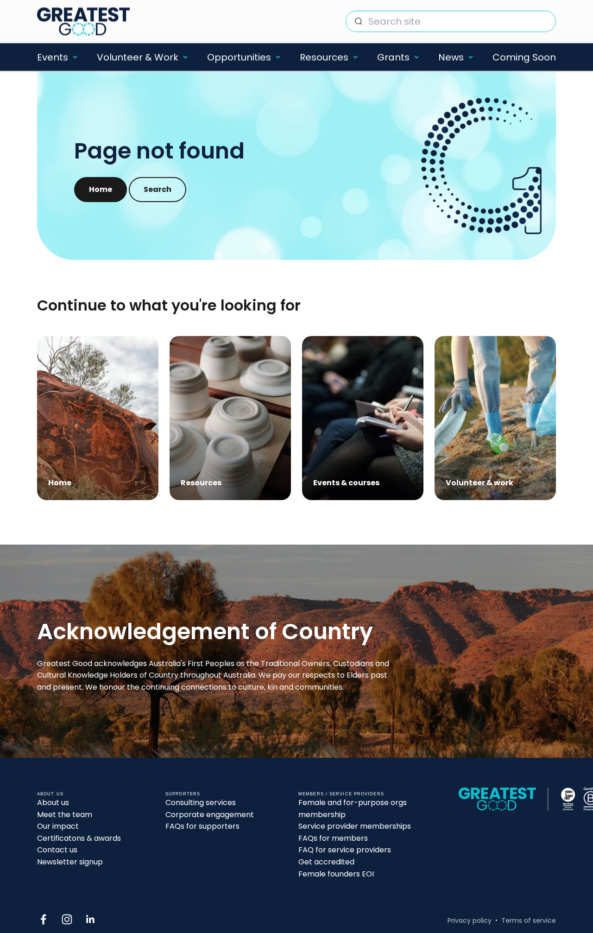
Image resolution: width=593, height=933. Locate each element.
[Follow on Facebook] (43, 919)
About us (53, 802)
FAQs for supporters (202, 826)
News (451, 57)
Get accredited (326, 862)
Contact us (57, 849)
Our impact (58, 826)
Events (52, 57)
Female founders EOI (336, 874)
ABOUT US (50, 794)
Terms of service (528, 920)
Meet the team (64, 814)
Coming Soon (524, 57)
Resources (324, 57)
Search (157, 189)
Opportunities (239, 57)
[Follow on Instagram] (67, 919)
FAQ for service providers (344, 849)
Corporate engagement (209, 814)
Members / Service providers (341, 794)
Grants (393, 57)
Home (100, 189)
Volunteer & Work (137, 57)
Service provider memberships (354, 826)
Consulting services (200, 802)
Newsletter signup (70, 862)
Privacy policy (470, 920)
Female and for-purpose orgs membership (352, 808)
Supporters (182, 794)
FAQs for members (333, 838)
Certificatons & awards (79, 838)
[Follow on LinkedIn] (90, 919)
